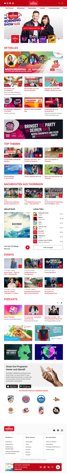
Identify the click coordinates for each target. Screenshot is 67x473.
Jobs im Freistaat (51, 441)
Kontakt (28, 455)
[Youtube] (5, 3)
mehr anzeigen (48, 247)
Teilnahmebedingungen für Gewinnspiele (12, 452)
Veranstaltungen (54, 8)
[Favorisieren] (52, 467)
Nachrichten (32, 8)
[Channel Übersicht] (44, 467)
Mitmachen (21, 8)
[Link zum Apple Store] (12, 387)
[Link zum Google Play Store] (25, 387)
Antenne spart (50, 449)
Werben (28, 452)
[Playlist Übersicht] (48, 467)
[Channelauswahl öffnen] (62, 3)
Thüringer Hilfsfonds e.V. (53, 447)
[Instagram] (7, 3)
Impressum (8, 441)
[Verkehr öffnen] (13, 3)
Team (27, 444)
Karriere (28, 449)
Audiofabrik (49, 444)
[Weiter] (61, 303)
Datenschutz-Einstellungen (9, 448)
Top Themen (9, 8)
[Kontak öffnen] (59, 3)
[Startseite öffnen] (33, 3)
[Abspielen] (58, 467)
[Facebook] (10, 3)
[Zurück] (57, 303)
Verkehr (42, 8)
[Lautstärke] (40, 467)
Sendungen (29, 441)
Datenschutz (9, 444)
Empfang (28, 447)
